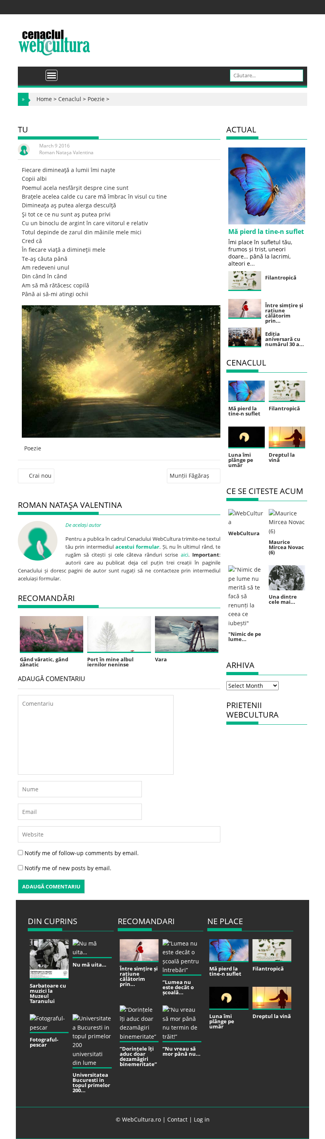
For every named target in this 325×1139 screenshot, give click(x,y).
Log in (202, 1119)
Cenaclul (69, 99)
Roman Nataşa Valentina (66, 152)
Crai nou (40, 475)
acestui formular (137, 546)
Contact (177, 1119)
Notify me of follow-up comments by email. (82, 853)
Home (44, 99)
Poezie (96, 99)
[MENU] (51, 75)
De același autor (83, 524)
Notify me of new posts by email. (68, 868)
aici (184, 554)
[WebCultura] (32, 72)
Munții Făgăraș (189, 475)
